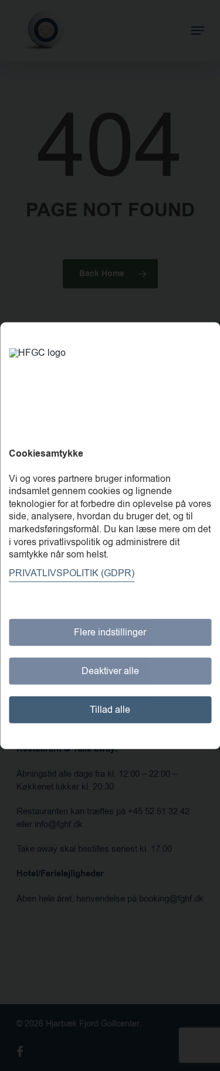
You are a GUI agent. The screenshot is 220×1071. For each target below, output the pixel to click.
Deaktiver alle (110, 671)
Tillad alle (110, 709)
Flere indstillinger (110, 632)
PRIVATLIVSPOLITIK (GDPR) (71, 573)
